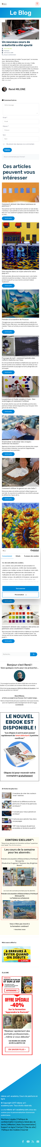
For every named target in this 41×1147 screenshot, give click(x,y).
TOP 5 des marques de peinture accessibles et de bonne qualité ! (24, 827)
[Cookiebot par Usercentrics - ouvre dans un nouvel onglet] (30, 551)
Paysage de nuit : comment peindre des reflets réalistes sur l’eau (18, 359)
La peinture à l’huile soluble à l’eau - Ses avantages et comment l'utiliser (18, 400)
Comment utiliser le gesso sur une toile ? (19, 488)
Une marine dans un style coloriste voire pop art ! (19, 272)
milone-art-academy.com (17, 1109)
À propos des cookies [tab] (31, 556)
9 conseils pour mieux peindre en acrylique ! (24, 813)
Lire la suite (8, 218)
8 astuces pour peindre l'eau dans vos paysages (24, 820)
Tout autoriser (20, 588)
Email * (5, 117)
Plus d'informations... (15, 845)
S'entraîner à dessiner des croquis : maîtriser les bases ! (17, 443)
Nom (4, 135)
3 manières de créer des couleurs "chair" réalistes (24, 795)
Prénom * (6, 126)
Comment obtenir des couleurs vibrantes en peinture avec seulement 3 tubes (20, 628)
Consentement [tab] (7, 556)
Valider (7, 150)
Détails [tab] (18, 556)
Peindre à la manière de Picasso (15, 319)
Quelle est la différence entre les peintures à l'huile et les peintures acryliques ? (24, 804)
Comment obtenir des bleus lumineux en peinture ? (19, 205)
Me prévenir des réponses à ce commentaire (20, 144)
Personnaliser (19, 594)
